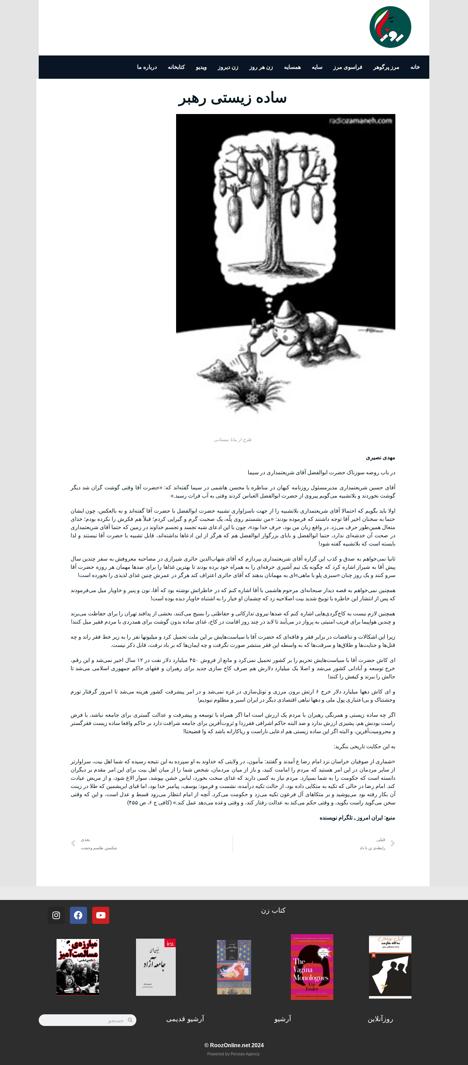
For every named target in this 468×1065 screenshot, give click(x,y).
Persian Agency (245, 1054)
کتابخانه (176, 67)
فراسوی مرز (347, 67)
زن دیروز (228, 67)
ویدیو (201, 67)
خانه (415, 67)
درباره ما (147, 67)
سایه (317, 67)
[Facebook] (78, 915)
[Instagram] (56, 915)
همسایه (292, 67)
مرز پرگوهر (386, 67)
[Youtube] (100, 915)
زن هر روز (261, 67)
